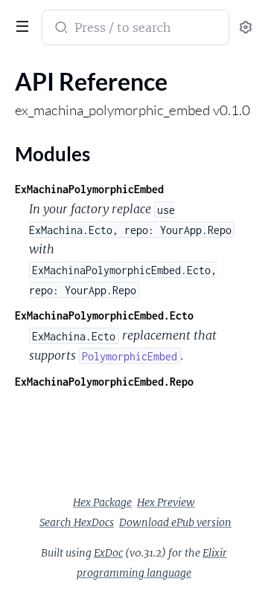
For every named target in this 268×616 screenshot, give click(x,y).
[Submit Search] (60, 29)
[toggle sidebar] (19, 24)
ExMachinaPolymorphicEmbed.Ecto (104, 315)
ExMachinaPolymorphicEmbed (89, 189)
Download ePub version (175, 522)
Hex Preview (166, 502)
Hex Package (102, 502)
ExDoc (108, 553)
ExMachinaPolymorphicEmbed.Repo (104, 381)
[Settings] (245, 27)
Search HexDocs (76, 522)
